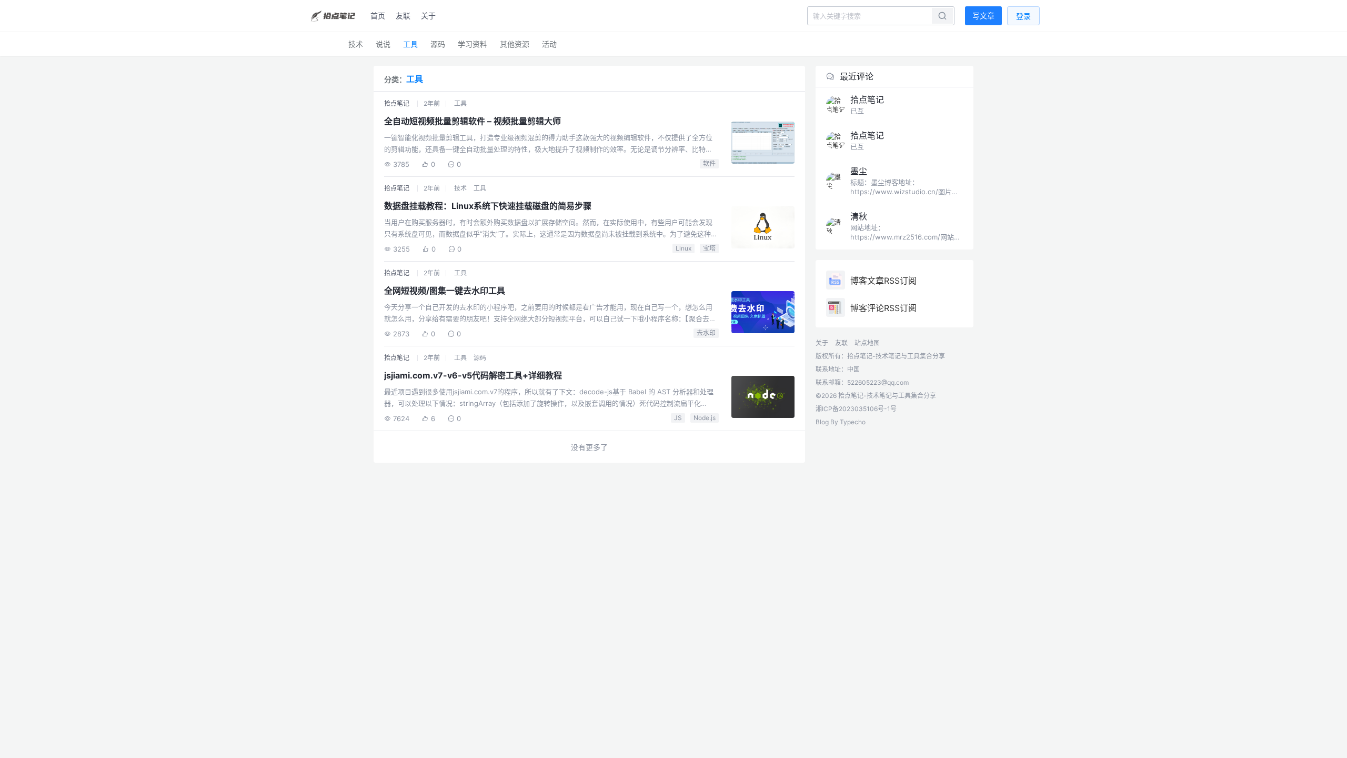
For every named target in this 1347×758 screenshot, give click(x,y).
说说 (383, 43)
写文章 (983, 15)
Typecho (853, 422)
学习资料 (472, 43)
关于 (428, 15)
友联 (403, 15)
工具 (410, 43)
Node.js (704, 418)
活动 (549, 43)
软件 (709, 163)
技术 (355, 43)
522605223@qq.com (878, 382)
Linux (683, 248)
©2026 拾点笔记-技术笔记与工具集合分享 (876, 396)
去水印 (706, 333)
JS (678, 418)
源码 (437, 43)
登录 (1023, 16)
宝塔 (709, 248)
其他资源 (514, 43)
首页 (377, 15)
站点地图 (867, 343)
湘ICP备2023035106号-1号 (856, 409)
